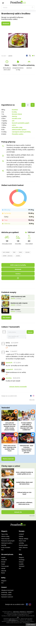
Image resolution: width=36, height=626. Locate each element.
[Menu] (3, 3)
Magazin (21, 557)
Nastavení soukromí (7, 597)
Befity (3, 578)
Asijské (3, 557)
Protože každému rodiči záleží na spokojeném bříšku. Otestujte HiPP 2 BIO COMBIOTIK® (26, 426)
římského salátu (17, 134)
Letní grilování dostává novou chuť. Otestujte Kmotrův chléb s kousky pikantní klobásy (9, 426)
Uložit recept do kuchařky (18, 265)
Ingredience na (8, 105)
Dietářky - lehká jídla (7, 255)
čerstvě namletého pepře (20, 123)
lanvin (10, 55)
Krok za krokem (5, 547)
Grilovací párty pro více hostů (24, 493)
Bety (20, 554)
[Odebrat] (33, 105)
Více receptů (6, 317)
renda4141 (9, 369)
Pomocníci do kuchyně (7, 541)
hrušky (14, 112)
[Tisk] (18, 278)
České (14, 252)
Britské (3, 562)
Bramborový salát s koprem (19, 303)
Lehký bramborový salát (18, 296)
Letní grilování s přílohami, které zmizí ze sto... (24, 503)
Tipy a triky (4, 534)
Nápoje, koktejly (23, 538)
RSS (2, 550)
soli (13, 121)
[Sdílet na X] (30, 56)
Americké (4, 559)
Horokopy (21, 559)
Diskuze (21, 562)
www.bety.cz (23, 611)
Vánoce (20, 252)
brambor (15, 110)
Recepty (21, 531)
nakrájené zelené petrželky (21, 132)
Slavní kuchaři (5, 538)
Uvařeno (18, 273)
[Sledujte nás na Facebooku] (31, 396)
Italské (3, 568)
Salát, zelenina (6, 252)
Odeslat (30, 332)
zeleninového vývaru (19, 129)
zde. (18, 617)
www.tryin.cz (16, 611)
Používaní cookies (6, 594)
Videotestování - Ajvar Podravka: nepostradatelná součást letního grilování (26, 449)
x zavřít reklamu (31, 624)
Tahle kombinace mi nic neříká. (16, 372)
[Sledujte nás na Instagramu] (33, 396)
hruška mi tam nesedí (13, 381)
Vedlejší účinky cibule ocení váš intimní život (24, 483)
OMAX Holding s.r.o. (13, 620)
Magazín (4, 531)
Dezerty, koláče (23, 545)
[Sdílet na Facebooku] (27, 56)
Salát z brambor (15, 309)
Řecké (3, 573)
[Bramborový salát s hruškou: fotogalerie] (18, 40)
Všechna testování (8, 459)
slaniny (14, 116)
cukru (14, 125)
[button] (33, 8)
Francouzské (5, 566)
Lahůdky (21, 543)
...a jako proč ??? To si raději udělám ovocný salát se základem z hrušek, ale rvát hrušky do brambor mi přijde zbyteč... (20, 356)
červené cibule (17, 114)
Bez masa (28, 252)
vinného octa (16, 118)
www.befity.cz (30, 611)
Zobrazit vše (18, 512)
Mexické (3, 571)
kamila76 (9, 363)
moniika (9, 378)
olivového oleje (17, 127)
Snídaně (21, 534)
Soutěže (21, 564)
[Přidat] (23, 105)
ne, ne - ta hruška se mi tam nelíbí (17, 365)
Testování (21, 566)
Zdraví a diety (5, 536)
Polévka (21, 536)
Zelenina (18, 255)
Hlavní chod (22, 541)
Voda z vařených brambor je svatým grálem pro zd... (24, 473)
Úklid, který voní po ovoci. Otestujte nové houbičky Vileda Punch (9, 448)
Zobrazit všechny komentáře (18, 386)
